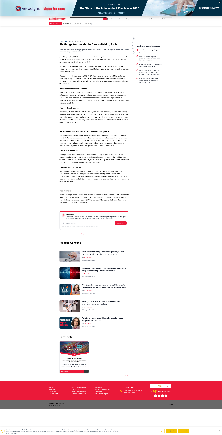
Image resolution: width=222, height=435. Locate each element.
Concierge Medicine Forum (76, 24)
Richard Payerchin (89, 307)
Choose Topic (54, 24)
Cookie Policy (17, 433)
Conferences (134, 19)
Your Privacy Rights (101, 394)
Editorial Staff (53, 394)
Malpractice (95, 24)
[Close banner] (220, 2)
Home (171, 404)
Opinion (62, 234)
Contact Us (52, 392)
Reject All (171, 431)
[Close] (219, 431)
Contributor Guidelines (79, 394)
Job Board (75, 389)
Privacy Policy (99, 387)
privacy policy (94, 226)
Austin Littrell (88, 257)
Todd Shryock (88, 274)
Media (119, 19)
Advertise (52, 389)
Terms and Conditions (79, 392)
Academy (126, 19)
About (51, 387)
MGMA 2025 (88, 24)
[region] (111, 431)
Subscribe (120, 223)
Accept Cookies (183, 431)
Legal (68, 234)
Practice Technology (78, 234)
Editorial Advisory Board (80, 387)
